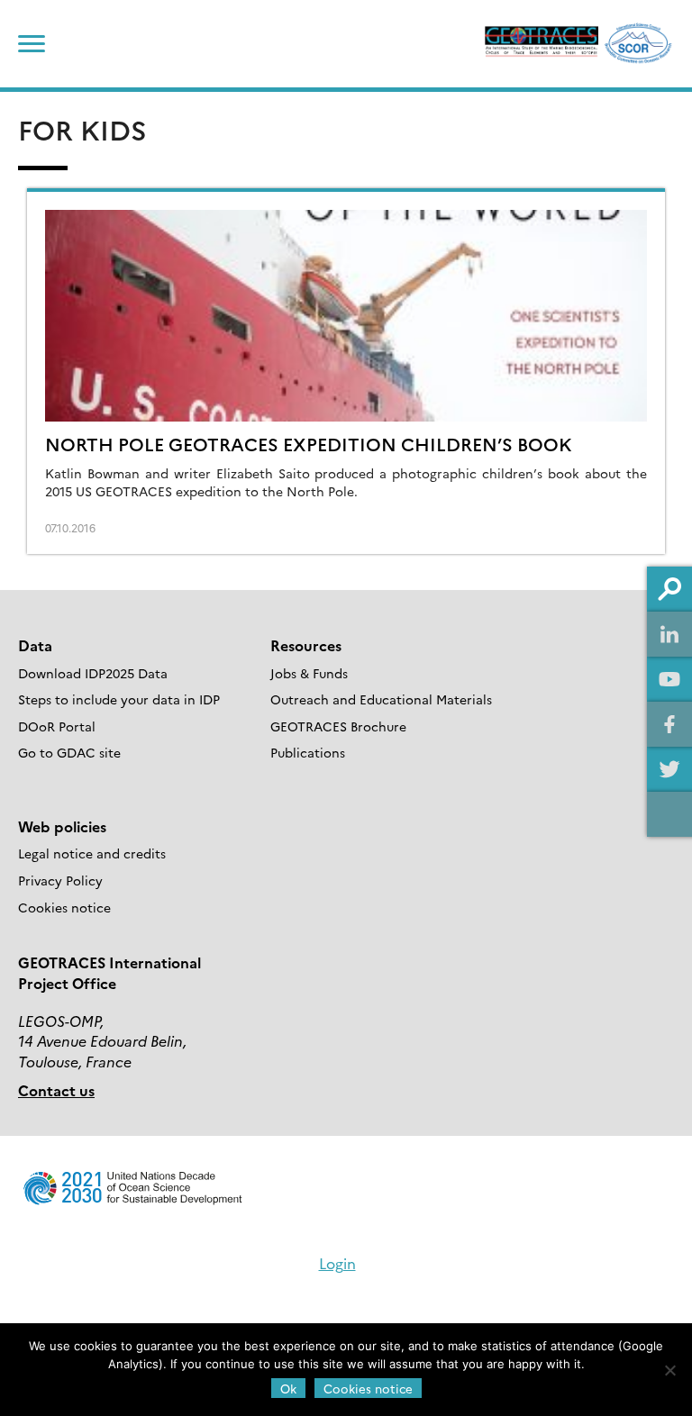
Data (35, 645)
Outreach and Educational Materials (381, 699)
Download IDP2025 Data (93, 673)
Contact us (56, 1090)
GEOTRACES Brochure (338, 726)
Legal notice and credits (92, 853)
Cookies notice (64, 907)
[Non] (669, 1370)
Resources (305, 645)
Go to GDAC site (69, 752)
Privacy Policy (60, 880)
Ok (288, 1388)
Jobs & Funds (309, 673)
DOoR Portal (57, 726)
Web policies (62, 826)
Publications (307, 752)
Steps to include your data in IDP (119, 699)
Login (337, 1263)
